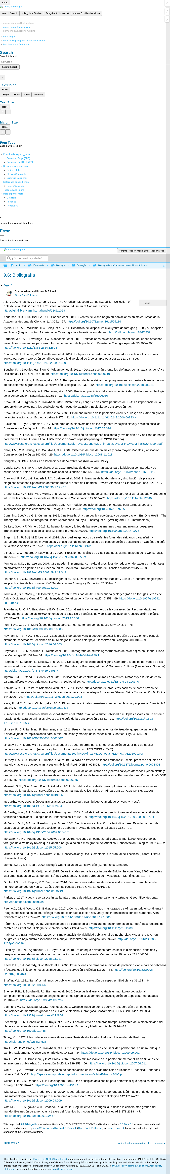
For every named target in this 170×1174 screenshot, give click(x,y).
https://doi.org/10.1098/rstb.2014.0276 (114, 530)
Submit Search (10, 66)
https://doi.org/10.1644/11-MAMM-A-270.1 (71, 655)
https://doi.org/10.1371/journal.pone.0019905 (33, 795)
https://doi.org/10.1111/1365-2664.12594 (30, 347)
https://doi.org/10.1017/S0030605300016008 (33, 629)
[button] (12, 201)
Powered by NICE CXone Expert (50, 1159)
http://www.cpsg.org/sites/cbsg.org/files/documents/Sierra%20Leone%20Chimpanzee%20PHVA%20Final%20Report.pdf (83, 443)
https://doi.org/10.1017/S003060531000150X (33, 738)
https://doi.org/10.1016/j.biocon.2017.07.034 (82, 428)
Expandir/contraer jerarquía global (7, 265)
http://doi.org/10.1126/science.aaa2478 (42, 707)
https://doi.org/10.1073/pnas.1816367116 (128, 472)
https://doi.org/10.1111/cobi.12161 (69, 546)
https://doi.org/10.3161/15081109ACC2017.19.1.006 (76, 917)
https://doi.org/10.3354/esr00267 (41, 1000)
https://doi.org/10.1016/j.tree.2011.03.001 (30, 587)
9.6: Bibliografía (28, 1124)
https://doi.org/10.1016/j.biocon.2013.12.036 (50, 618)
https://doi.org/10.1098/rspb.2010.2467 (29, 1115)
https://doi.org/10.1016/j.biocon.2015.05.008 (32, 847)
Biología (60, 265)
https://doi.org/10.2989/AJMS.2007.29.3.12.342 (34, 572)
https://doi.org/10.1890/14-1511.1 (57, 1085)
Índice (147, 303)
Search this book (9, 56)
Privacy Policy (119, 1165)
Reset (5, 89)
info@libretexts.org (62, 1169)
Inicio (18, 265)
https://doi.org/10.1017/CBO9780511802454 (32, 806)
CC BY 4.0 (125, 1124)
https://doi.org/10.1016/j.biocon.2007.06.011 (117, 1063)
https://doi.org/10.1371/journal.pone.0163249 (33, 891)
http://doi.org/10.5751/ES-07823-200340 (112, 681)
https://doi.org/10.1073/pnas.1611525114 (94, 321)
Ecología (81, 265)
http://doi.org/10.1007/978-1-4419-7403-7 (30, 670)
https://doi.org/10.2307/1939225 (104, 509)
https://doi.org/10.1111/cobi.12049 (129, 498)
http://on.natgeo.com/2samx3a (23, 902)
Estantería (39, 265)
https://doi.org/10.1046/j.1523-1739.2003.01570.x (121, 817)
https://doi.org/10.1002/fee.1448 (24, 1030)
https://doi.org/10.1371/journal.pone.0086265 (48, 780)
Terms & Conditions (138, 1165)
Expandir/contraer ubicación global (165, 264)
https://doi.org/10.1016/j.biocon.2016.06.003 (32, 644)
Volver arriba (10, 1143)
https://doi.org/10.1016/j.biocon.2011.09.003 (53, 696)
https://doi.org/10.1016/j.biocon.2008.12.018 (83, 454)
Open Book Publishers (26, 295)
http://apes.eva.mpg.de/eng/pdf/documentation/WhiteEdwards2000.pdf (77, 1074)
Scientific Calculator (17, 178)
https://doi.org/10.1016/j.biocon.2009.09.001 (110, 1052)
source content (116, 1128)
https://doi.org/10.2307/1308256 (24, 985)
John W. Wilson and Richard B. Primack (55, 1128)
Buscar (9, 258)
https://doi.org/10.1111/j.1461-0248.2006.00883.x (103, 417)
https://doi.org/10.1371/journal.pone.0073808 (130, 764)
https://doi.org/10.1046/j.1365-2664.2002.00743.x (36, 832)
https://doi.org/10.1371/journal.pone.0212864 (33, 1015)
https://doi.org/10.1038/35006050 (86, 395)
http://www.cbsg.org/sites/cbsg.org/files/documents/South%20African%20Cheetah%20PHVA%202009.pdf (73, 753)
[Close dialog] (2, 235)
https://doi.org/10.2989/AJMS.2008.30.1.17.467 (34, 487)
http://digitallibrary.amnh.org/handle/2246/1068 (34, 310)
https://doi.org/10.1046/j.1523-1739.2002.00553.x (53, 557)
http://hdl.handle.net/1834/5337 (129, 332)
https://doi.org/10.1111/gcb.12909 (111, 928)
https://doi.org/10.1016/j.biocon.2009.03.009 (32, 1100)
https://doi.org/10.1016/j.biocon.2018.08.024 (124, 385)
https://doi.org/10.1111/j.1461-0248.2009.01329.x (35, 363)
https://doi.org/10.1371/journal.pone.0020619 (80, 374)
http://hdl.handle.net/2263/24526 (24, 1041)
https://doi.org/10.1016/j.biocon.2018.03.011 (32, 958)
